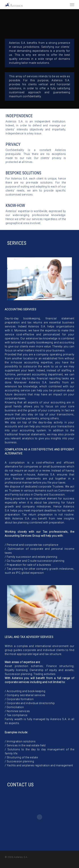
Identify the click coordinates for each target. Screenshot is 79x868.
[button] (72, 4)
